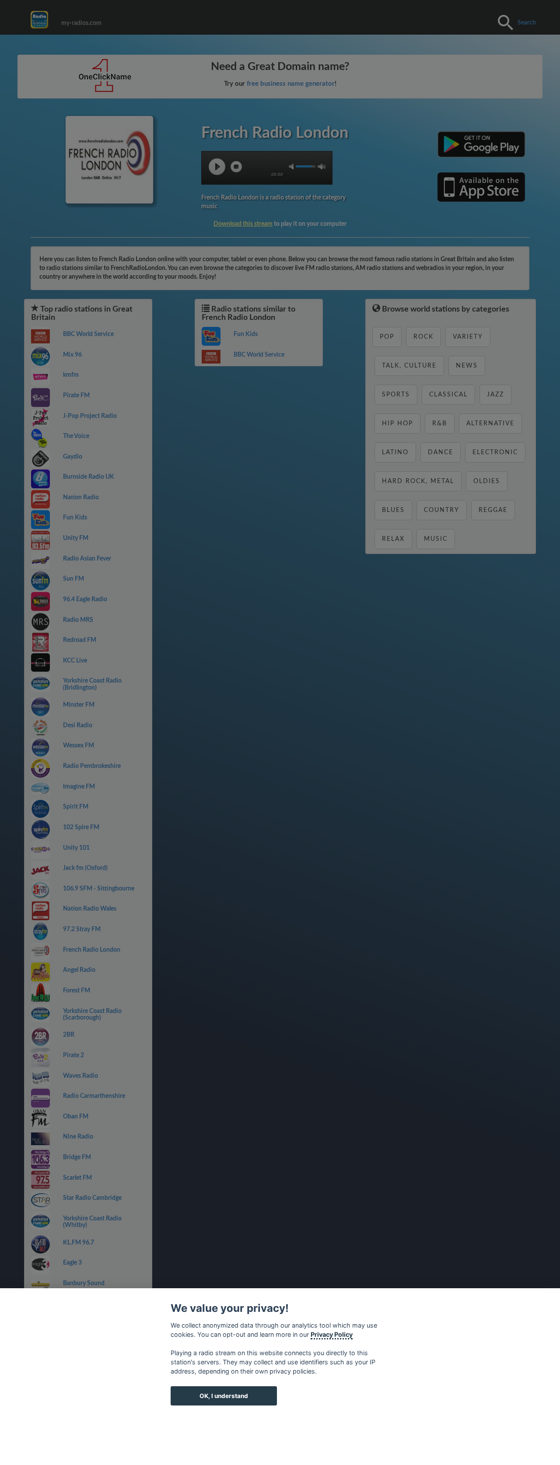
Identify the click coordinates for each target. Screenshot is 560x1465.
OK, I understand (224, 1395)
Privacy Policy (332, 1334)
